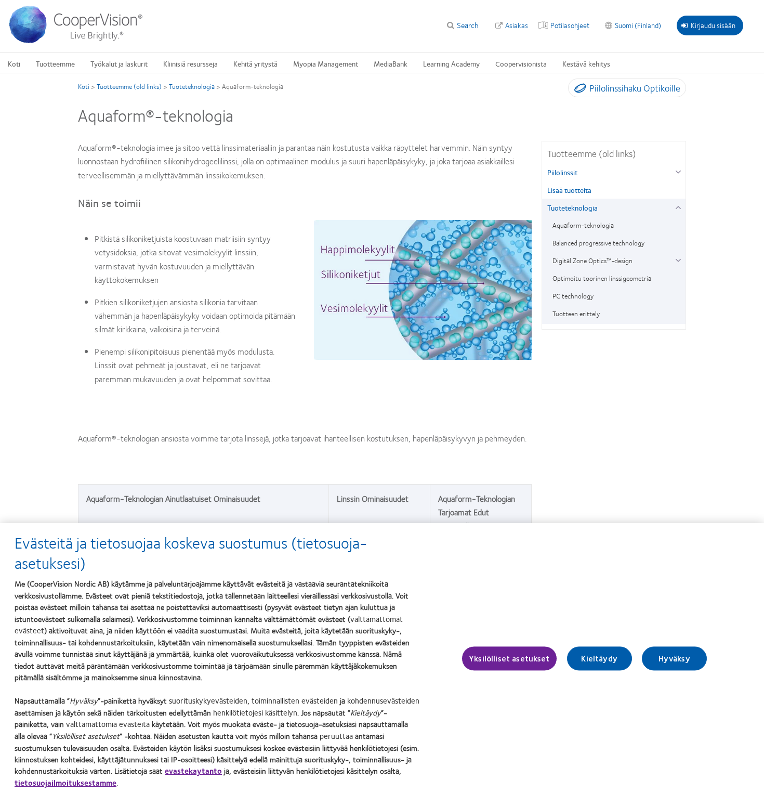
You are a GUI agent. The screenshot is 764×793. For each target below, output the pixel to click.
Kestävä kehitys (586, 63)
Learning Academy (451, 63)
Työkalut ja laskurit (119, 63)
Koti (14, 63)
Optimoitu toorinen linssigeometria (601, 278)
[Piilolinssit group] (678, 171)
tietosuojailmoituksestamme (65, 782)
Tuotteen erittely (576, 313)
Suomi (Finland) (638, 25)
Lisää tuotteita (569, 190)
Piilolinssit (562, 172)
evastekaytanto (193, 770)
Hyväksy (674, 658)
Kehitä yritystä (255, 63)
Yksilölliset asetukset (509, 658)
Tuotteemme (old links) (129, 86)
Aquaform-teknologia (583, 225)
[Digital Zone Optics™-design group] (678, 259)
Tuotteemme (55, 63)
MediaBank (390, 63)
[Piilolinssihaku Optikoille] (578, 90)
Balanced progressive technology (598, 243)
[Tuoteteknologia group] (678, 206)
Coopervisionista (521, 63)
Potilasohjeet (569, 25)
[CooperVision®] (80, 40)
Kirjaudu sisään (713, 25)
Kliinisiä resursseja (190, 63)
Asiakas (516, 25)
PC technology (573, 296)
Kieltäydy (599, 658)
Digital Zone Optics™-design (592, 260)
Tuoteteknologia (192, 86)
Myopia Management (325, 63)
